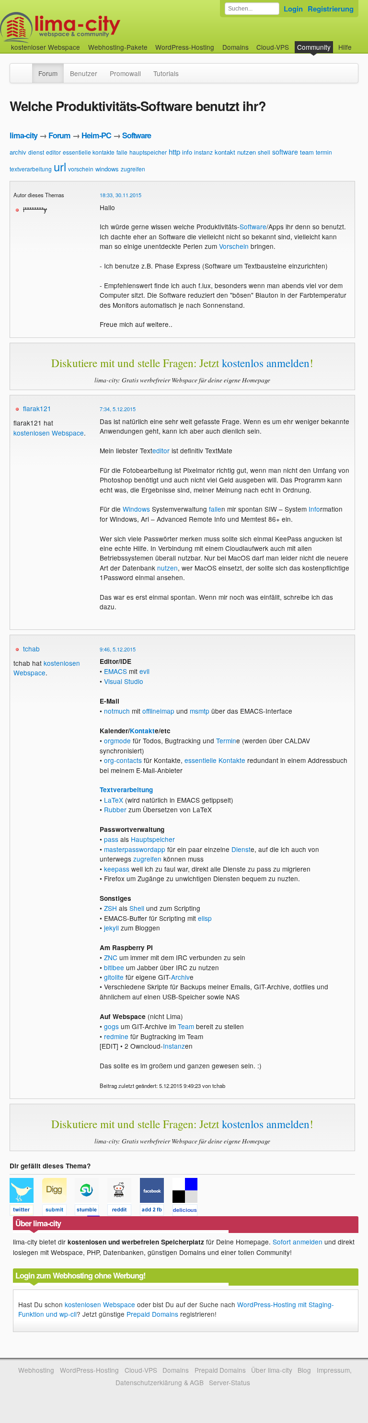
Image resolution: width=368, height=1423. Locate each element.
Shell (136, 908)
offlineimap (158, 711)
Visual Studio (123, 681)
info (187, 152)
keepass (116, 869)
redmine (116, 1036)
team (307, 152)
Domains (235, 47)
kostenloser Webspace (45, 47)
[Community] (26, 68)
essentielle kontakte (89, 152)
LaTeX (113, 800)
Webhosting (36, 1370)
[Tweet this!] (26, 1211)
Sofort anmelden (297, 1241)
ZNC (110, 957)
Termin (226, 740)
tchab (31, 648)
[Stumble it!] (91, 1211)
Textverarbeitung (126, 789)
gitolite (114, 977)
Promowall (125, 73)
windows (107, 168)
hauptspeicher (148, 152)
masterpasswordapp (134, 849)
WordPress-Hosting (184, 47)
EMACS (115, 671)
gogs (111, 1026)
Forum (48, 73)
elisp (205, 918)
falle (121, 152)
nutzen (246, 152)
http (174, 151)
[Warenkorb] (359, 42)
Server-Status (229, 1382)
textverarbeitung (31, 169)
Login (293, 8)
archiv (18, 152)
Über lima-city (271, 1370)
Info (314, 509)
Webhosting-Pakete (118, 47)
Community (314, 47)
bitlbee (114, 967)
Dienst (241, 849)
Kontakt (142, 730)
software (285, 152)
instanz (203, 152)
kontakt (225, 152)
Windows (136, 509)
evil (144, 671)
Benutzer (83, 73)
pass (111, 839)
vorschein (80, 169)
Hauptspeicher (153, 839)
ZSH (110, 908)
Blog (304, 1370)
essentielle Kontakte (214, 760)
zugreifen (133, 169)
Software (136, 135)
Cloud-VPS (272, 47)
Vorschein (234, 246)
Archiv (180, 977)
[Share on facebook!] (156, 1211)
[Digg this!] (58, 1211)
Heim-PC (96, 135)
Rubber (115, 809)
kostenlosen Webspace (48, 432)
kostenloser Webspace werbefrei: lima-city (96, 27)
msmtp (199, 711)
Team (186, 1026)
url (60, 166)
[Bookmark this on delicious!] (187, 1211)
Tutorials (166, 73)
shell (264, 152)
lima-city (23, 135)
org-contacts (123, 760)
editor (53, 152)
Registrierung (331, 8)
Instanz (174, 1046)
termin (324, 152)
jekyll (111, 927)
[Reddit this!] (123, 1211)
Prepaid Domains (152, 1314)
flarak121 (37, 408)
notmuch (117, 711)
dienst (36, 152)
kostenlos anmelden (266, 363)
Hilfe (345, 47)
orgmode (117, 740)
